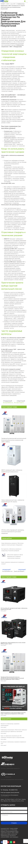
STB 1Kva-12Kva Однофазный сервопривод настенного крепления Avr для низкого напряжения (12, 531)
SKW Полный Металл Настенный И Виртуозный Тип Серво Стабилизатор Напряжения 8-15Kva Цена (13, 713)
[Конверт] (14, 842)
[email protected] (5, 796)
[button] (24, 1)
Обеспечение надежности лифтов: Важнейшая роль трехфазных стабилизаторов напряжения (15, 556)
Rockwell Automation (16, 260)
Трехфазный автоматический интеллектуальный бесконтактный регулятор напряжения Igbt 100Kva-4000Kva (13, 440)
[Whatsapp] (11, 842)
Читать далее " (4, 610)
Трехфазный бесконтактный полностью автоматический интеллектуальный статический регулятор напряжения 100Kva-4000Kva (12, 678)
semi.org (16, 247)
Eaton (20, 279)
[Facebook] (2, 842)
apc (22, 279)
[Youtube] (8, 842)
